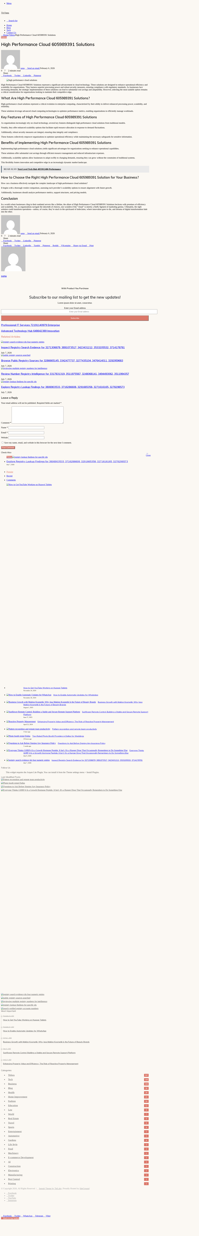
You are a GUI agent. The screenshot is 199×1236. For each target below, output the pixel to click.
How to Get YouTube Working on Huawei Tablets (45, 688)
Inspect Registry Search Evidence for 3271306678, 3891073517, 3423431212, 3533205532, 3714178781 (63, 347)
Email (4, 432)
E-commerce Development (21, 1157)
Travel (11, 1123)
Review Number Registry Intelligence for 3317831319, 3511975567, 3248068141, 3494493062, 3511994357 (65, 373)
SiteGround (84, 1188)
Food (10, 1149)
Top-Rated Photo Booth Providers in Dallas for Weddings (58, 736)
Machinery (13, 1153)
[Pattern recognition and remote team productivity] (28, 729)
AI (9, 1162)
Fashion (12, 1101)
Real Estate (13, 1118)
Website (4, 437)
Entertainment (15, 1131)
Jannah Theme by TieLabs (50, 1188)
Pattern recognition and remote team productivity (74, 729)
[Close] (147, 452)
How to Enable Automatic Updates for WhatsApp (75, 695)
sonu (23, 68)
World (11, 1114)
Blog (8, 28)
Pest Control (14, 1179)
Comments (11, 480)
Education (13, 1105)
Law (10, 1110)
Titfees (12, 35)
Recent (9, 476)
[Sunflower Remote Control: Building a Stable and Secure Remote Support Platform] (43, 712)
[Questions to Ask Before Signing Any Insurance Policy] (31, 743)
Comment (6, 423)
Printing (12, 1183)
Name (4, 427)
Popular (9, 472)
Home (9, 25)
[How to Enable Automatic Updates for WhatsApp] (28, 695)
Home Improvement (17, 1097)
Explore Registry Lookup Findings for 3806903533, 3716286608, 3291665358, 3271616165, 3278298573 (63, 387)
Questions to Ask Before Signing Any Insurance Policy (81, 743)
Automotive (13, 1136)
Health (11, 1092)
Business (12, 1083)
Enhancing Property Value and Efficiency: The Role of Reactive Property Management (76, 721)
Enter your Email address (75, 308)
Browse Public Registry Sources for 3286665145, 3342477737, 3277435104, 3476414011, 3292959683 (62, 360)
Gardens (12, 1140)
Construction (14, 1166)
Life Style (12, 1144)
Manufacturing (15, 1175)
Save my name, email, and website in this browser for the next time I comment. (38, 443)
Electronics (13, 1170)
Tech (8, 30)
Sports (11, 1127)
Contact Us (11, 32)
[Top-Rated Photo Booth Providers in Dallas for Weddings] (18, 736)
